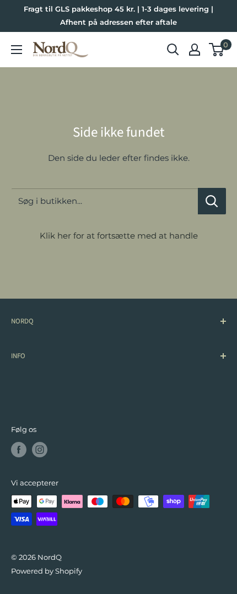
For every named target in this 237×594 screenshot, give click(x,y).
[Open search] (173, 50)
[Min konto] (194, 50)
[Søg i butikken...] (212, 201)
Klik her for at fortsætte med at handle (119, 235)
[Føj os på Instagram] (39, 449)
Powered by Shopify (46, 570)
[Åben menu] (16, 49)
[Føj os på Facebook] (18, 449)
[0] (217, 49)
